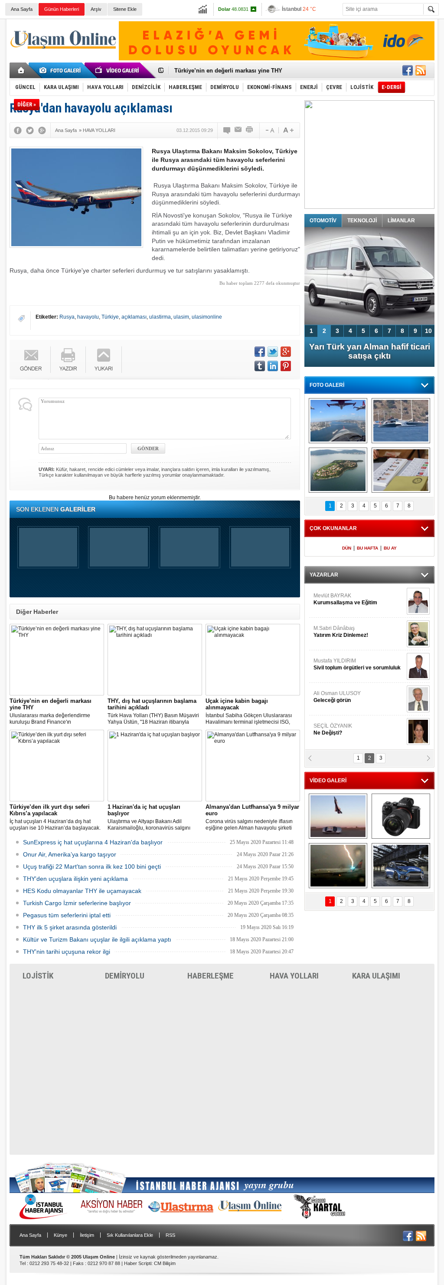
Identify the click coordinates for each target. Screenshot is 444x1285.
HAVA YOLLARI (294, 976)
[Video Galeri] (118, 70)
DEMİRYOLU (124, 976)
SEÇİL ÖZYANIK (332, 729)
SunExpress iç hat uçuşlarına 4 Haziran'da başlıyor (93, 842)
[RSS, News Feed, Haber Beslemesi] (420, 70)
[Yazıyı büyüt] (288, 130)
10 (428, 330)
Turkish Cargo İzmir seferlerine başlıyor (77, 903)
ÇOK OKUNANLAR (333, 528)
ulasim (181, 317)
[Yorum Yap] (227, 130)
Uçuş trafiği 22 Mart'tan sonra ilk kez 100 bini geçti (92, 866)
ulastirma (160, 317)
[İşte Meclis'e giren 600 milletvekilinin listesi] (401, 470)
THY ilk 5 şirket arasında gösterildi (70, 927)
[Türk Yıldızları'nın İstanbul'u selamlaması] (338, 420)
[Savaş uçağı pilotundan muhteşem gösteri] (338, 816)
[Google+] (42, 130)
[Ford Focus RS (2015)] (401, 865)
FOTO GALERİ (327, 385)
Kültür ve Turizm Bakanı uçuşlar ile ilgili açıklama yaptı (97, 939)
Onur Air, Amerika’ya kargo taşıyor (69, 854)
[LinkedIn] (273, 366)
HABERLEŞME (210, 976)
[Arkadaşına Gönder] (238, 130)
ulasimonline (207, 317)
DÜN (346, 548)
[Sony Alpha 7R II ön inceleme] (401, 816)
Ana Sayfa (22, 9)
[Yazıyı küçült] (269, 130)
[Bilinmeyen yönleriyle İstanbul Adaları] (338, 470)
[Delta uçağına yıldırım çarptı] (338, 865)
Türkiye (110, 317)
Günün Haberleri (61, 9)
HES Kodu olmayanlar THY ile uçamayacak (82, 890)
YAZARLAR (324, 575)
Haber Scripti (137, 1263)
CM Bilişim (165, 1263)
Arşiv (96, 9)
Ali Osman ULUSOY (337, 696)
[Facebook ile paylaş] (407, 70)
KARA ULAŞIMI (376, 976)
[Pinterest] (286, 366)
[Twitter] (30, 130)
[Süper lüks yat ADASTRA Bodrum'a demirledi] (401, 420)
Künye (60, 1235)
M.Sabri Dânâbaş (340, 631)
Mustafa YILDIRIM (357, 664)
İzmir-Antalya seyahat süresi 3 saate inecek (232, 70)
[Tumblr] (260, 366)
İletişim (87, 1235)
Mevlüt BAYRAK (345, 599)
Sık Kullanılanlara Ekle (130, 1235)
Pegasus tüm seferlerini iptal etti (67, 915)
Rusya (67, 317)
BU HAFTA (367, 548)
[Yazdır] (250, 130)
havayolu (88, 317)
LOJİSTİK (38, 976)
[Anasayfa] (21, 70)
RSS (170, 1235)
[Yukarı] (104, 359)
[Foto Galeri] (61, 70)
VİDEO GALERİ (328, 781)
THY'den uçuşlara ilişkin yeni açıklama (75, 878)
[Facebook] (18, 130)
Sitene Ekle (125, 9)
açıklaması (134, 317)
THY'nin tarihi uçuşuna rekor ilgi (66, 951)
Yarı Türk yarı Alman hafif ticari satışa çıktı (369, 351)
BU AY (390, 548)
